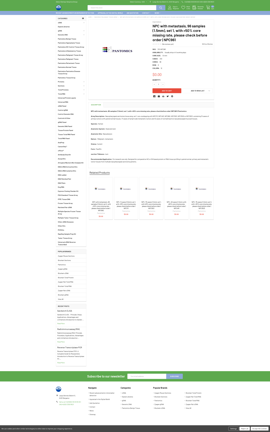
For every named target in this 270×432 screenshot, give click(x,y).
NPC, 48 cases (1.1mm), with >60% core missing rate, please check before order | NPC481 (176, 205)
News (157, 13)
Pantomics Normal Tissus (67, 67)
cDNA (60, 23)
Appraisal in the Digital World (110, 13)
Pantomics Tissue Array (66, 78)
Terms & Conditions (76, 424)
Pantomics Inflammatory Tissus (69, 51)
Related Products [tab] (100, 172)
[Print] (163, 96)
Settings (233, 428)
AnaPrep (61, 142)
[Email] (159, 96)
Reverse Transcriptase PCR (69, 347)
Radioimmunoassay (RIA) (68, 329)
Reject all (244, 428)
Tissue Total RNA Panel (66, 134)
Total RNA (61, 94)
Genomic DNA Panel (65, 126)
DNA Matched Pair (64, 179)
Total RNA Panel (64, 138)
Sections (61, 86)
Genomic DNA (63, 35)
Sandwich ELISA (64, 310)
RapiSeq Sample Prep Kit (67, 234)
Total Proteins (63, 90)
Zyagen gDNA (62, 269)
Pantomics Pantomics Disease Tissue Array (69, 72)
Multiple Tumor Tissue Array (68, 218)
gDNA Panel (62, 122)
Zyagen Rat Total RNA (65, 282)
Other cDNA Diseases (66, 222)
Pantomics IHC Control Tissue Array (71, 47)
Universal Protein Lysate (67, 98)
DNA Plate (61, 183)
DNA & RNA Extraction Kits (67, 167)
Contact (145, 13)
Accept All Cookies (259, 428)
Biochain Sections (64, 260)
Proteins (61, 82)
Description (96, 105)
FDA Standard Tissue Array (68, 195)
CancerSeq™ (62, 146)
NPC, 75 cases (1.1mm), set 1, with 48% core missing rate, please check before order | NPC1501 (151, 205)
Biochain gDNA (63, 295)
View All (60, 299)
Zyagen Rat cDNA (64, 290)
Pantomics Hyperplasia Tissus (69, 43)
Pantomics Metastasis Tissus (69, 63)
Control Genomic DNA (66, 114)
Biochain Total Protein (66, 278)
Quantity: (157, 80)
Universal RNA (63, 102)
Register (176, 8)
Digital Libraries (64, 27)
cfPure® (61, 151)
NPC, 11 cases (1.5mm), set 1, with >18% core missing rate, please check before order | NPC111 (126, 205)
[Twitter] (168, 96)
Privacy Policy (194, 424)
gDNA (60, 31)
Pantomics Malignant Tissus (68, 59)
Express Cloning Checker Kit (68, 191)
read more (61, 323)
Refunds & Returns (154, 424)
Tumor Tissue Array (65, 238)
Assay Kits (62, 159)
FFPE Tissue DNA (64, 199)
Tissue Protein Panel (65, 130)
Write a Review (207, 44)
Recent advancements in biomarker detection (75, 13)
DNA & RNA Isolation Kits (67, 171)
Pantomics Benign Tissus (67, 39)
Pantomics (62, 265)
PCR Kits (61, 230)
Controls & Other (64, 118)
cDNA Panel (62, 106)
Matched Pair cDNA (65, 207)
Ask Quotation (132, 13)
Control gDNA (63, 110)
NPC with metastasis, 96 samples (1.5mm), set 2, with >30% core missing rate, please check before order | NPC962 (101, 206)
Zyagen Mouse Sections (66, 256)
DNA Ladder (62, 175)
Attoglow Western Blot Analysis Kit (71, 163)
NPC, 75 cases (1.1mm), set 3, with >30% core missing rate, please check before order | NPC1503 (201, 205)
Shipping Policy (115, 424)
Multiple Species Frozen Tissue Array (69, 212)
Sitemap (93, 414)
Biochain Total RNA (65, 286)
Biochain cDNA (63, 273)
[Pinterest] (172, 96)
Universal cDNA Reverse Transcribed (67, 243)
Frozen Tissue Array (65, 203)
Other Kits (61, 226)
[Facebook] (154, 96)
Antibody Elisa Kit (64, 155)
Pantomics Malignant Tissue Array (70, 55)
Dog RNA (61, 187)
